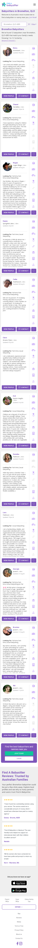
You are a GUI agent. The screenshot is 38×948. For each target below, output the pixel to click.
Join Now (32, 17)
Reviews (19, 918)
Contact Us (19, 938)
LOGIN (19, 758)
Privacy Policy (19, 930)
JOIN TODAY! (19, 753)
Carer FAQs (17, 900)
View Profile (9, 96)
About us (19, 934)
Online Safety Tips (29, 900)
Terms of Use (19, 926)
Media (19, 922)
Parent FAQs (7, 900)
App (19, 913)
